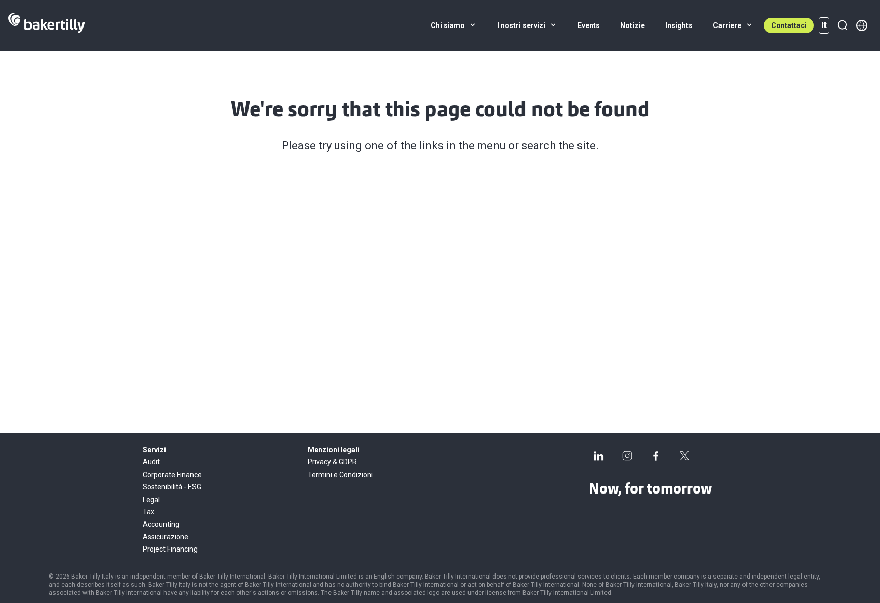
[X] (684, 456)
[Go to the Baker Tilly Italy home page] (46, 25)
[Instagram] (627, 456)
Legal (151, 500)
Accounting (161, 524)
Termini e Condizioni (340, 475)
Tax (148, 512)
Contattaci (789, 25)
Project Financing (170, 549)
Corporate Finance (172, 475)
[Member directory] (862, 25)
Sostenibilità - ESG (172, 487)
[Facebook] (656, 456)
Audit (151, 462)
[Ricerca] (842, 25)
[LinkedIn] (599, 456)
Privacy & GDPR (332, 462)
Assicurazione (165, 537)
